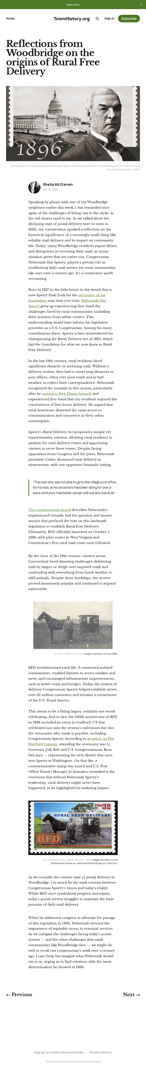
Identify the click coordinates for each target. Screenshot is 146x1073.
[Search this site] (97, 18)
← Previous (19, 995)
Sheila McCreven (58, 184)
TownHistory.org (71, 18)
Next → (131, 995)
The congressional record (49, 510)
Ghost (97, 1061)
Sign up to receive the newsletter (59, 1052)
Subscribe (129, 18)
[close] (141, 5)
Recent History (101, 1052)
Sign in (109, 18)
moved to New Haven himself (66, 394)
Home (10, 18)
